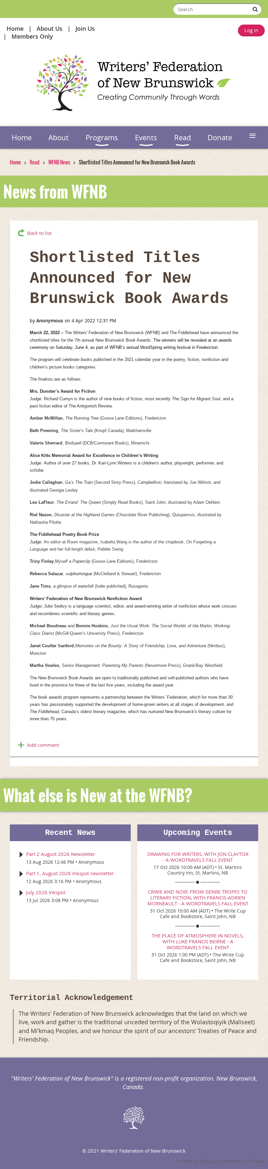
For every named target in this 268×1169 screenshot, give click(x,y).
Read (35, 162)
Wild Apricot (211, 1161)
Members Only (32, 36)
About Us (49, 28)
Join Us (85, 28)
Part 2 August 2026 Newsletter (60, 854)
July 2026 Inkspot (45, 892)
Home (15, 28)
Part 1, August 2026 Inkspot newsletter (70, 873)
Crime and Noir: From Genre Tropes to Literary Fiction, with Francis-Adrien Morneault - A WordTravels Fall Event (197, 897)
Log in (251, 30)
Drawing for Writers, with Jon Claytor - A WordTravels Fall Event (197, 857)
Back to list (39, 233)
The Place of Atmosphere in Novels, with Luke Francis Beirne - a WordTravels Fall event (198, 941)
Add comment (43, 745)
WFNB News (59, 162)
